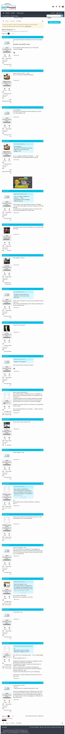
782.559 (4, 96)
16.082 (4, 598)
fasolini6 (7, 266)
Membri (13, 13)
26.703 (9, 413)
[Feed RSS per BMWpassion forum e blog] (62, 727)
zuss (7, 235)
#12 (42, 419)
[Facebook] (56, 6)
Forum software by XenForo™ (15, 730)
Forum (7, 13)
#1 (42, 37)
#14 (42, 483)
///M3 (19, 31)
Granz (6, 333)
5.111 (5, 342)
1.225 (9, 508)
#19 (42, 643)
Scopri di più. (28, 26)
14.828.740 (4, 279)
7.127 (5, 438)
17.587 (4, 274)
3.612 (5, 244)
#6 (42, 224)
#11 (42, 389)
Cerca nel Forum (6, 16)
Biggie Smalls (6, 81)
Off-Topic (11, 31)
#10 (42, 356)
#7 (42, 255)
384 (5, 408)
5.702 (5, 504)
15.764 (4, 56)
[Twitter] (53, 6)
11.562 (4, 90)
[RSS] (59, 6)
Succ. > (13, 33)
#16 (42, 545)
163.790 (4, 443)
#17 (42, 578)
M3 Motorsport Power (7, 495)
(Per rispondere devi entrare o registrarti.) (34, 715)
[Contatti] (62, 6)
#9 (42, 322)
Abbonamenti (20, 13)
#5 (42, 191)
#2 (42, 70)
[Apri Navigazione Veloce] (42, 21)
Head (6, 589)
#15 (42, 514)
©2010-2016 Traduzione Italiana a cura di (15, 731)
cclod (6, 400)
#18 (42, 609)
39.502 (9, 603)
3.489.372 (4, 348)
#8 (42, 289)
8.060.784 (4, 61)
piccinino (7, 430)
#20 (42, 682)
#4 (42, 141)
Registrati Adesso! (54, 22)
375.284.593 (5, 248)
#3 (42, 107)
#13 (42, 450)
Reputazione (16, 55)
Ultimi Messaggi (14, 16)
